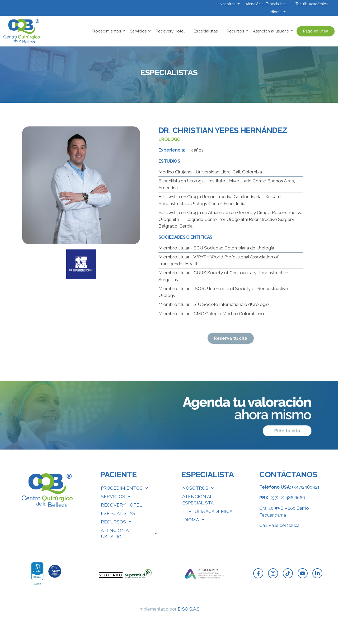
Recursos (235, 31)
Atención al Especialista (265, 4)
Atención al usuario (271, 31)
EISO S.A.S (189, 609)
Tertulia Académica (311, 4)
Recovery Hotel (170, 31)
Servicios (138, 31)
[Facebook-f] (258, 573)
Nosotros (228, 4)
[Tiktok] (288, 573)
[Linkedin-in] (317, 573)
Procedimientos (106, 31)
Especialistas (206, 31)
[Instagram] (273, 573)
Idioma (275, 12)
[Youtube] (303, 573)
